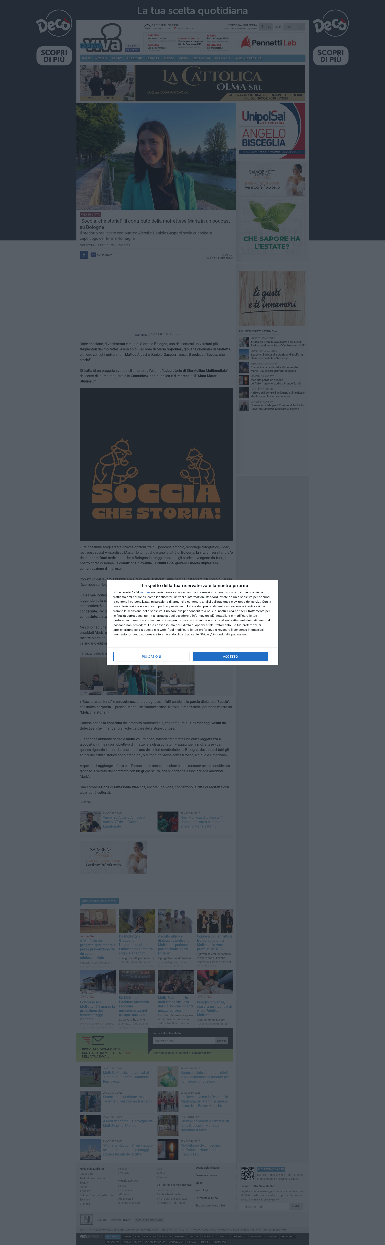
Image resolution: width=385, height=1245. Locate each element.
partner (145, 592)
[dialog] (192, 622)
